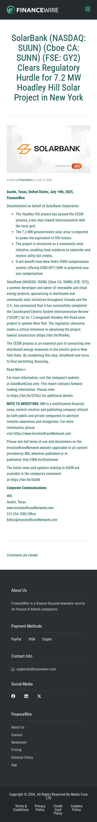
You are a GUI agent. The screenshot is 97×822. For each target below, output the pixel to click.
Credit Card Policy (58, 809)
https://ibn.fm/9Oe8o (53, 335)
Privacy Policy (40, 808)
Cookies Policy (76, 808)
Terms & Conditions (21, 808)
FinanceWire (26, 180)
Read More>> (16, 369)
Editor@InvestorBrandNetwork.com (32, 520)
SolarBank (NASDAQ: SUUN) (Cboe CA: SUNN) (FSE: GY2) (48, 282)
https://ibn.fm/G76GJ (26, 396)
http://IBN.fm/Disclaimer (40, 460)
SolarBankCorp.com (25, 384)
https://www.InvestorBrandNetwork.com (42, 433)
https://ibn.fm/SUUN (25, 480)
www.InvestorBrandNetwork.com (30, 508)
